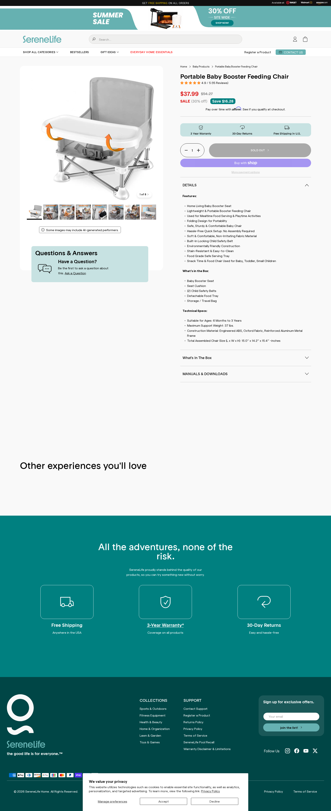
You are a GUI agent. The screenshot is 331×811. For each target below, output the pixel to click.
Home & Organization (155, 728)
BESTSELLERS (79, 52)
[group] (165, 18)
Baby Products (201, 66)
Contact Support (195, 708)
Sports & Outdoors (153, 708)
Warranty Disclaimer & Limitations (207, 749)
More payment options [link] (246, 172)
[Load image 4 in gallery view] (83, 212)
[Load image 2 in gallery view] (50, 212)
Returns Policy (193, 722)
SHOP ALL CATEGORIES (39, 52)
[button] (305, 39)
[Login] (295, 39)
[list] (91, 137)
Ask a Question (75, 273)
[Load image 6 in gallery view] (116, 212)
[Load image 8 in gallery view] (148, 212)
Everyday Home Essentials (151, 52)
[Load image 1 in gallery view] (34, 212)
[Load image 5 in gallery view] (99, 212)
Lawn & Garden (150, 735)
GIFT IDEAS (108, 52)
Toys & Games (150, 742)
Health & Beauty (151, 722)
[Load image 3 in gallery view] (67, 212)
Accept (163, 801)
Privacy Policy (210, 791)
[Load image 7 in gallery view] (132, 212)
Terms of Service (195, 735)
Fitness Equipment (153, 715)
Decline (215, 801)
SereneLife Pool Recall (199, 742)
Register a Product (257, 52)
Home (183, 66)
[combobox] (165, 39)
